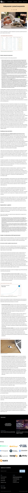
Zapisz (22, 471)
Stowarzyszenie (10, 1)
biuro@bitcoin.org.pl (16, 482)
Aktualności (20, 1)
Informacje (15, 1)
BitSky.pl (26, 491)
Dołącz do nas (25, 1)
